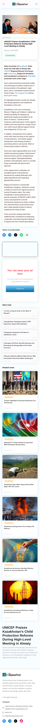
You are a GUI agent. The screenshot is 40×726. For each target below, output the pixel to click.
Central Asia (11, 74)
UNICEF (7, 71)
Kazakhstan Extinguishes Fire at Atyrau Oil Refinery (19, 527)
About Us (8, 712)
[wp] (21, 235)
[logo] (20, 4)
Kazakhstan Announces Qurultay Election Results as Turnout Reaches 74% (18, 569)
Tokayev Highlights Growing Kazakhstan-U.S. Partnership (20, 401)
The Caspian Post (21, 93)
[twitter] (15, 235)
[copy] (27, 235)
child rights (32, 76)
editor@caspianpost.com (14, 716)
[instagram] (21, 721)
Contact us (20, 289)
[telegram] (9, 235)
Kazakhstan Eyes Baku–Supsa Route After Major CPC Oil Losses (19, 485)
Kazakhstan (10, 55)
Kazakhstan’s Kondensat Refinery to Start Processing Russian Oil (18, 611)
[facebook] (4, 235)
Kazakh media (12, 95)
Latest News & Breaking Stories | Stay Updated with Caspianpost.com (19, 707)
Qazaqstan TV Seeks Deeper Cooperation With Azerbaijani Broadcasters (18, 443)
